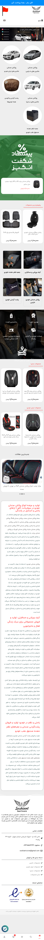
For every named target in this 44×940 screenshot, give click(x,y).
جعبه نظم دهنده (32, 129)
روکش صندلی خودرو (33, 564)
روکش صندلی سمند (30, 518)
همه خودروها (11, 102)
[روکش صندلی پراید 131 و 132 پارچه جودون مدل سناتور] (36, 184)
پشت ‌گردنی (26, 736)
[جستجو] (30, 937)
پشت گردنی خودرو (12, 299)
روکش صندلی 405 (17, 518)
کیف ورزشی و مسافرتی (33, 272)
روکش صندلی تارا (10, 526)
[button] (24, 493)
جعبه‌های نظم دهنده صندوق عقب (29, 758)
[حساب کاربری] (4, 937)
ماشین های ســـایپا (32, 102)
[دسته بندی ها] (22, 937)
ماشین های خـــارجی (32, 71)
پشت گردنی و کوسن (12, 98)
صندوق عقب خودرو (32, 132)
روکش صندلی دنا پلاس (21, 522)
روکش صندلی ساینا (33, 529)
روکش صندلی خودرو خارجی (33, 301)
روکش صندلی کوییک (20, 529)
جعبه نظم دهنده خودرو (12, 272)
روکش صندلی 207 (23, 526)
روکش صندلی (32, 68)
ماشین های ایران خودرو (11, 71)
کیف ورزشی (36, 631)
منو (39, 20)
